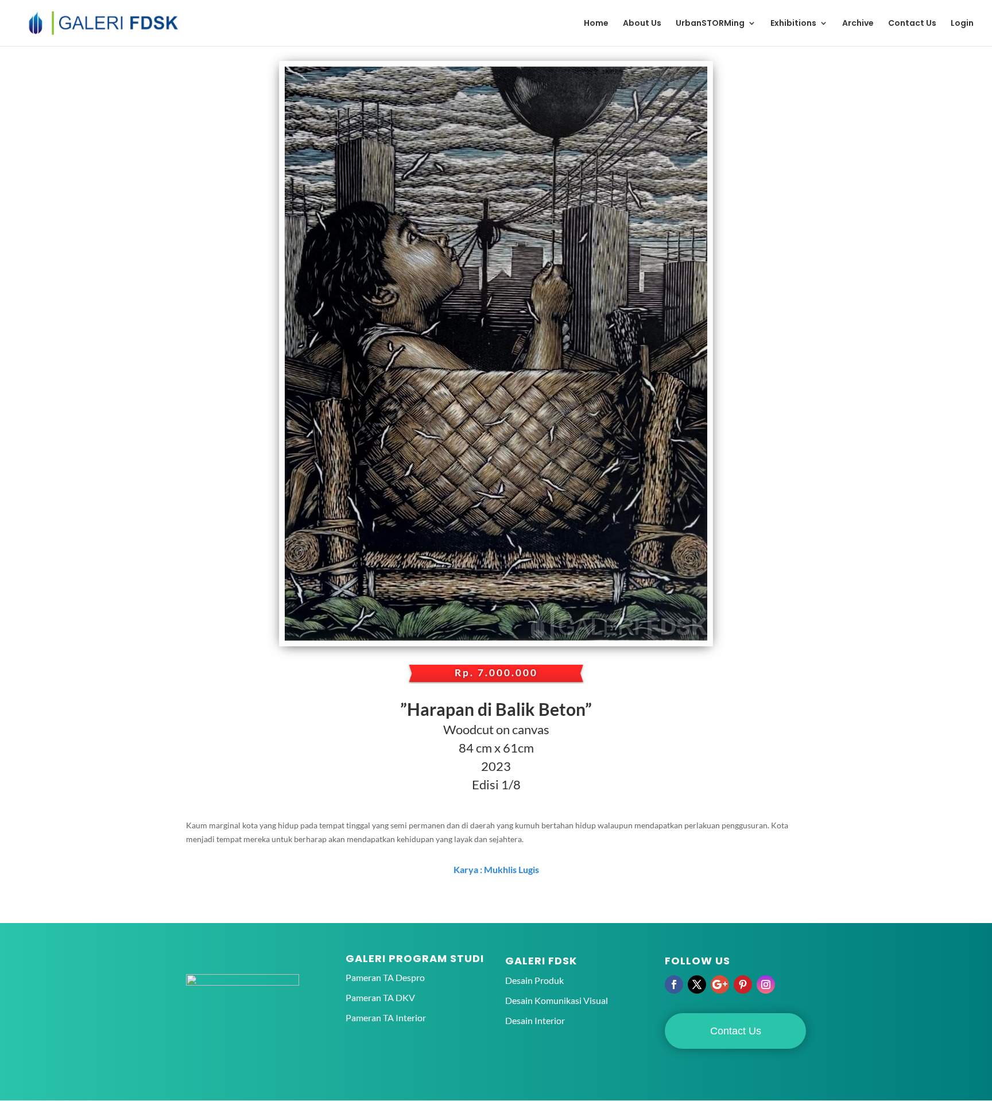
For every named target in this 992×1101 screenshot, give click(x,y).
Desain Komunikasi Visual (556, 1000)
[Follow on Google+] (720, 984)
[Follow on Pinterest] (743, 984)
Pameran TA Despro (385, 977)
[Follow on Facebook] (674, 984)
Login (962, 24)
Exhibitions (793, 24)
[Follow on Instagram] (766, 984)
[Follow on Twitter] (697, 984)
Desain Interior (535, 1020)
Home (596, 24)
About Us (642, 24)
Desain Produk (534, 980)
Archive (858, 24)
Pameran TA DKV (380, 997)
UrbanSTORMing (710, 24)
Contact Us (912, 24)
